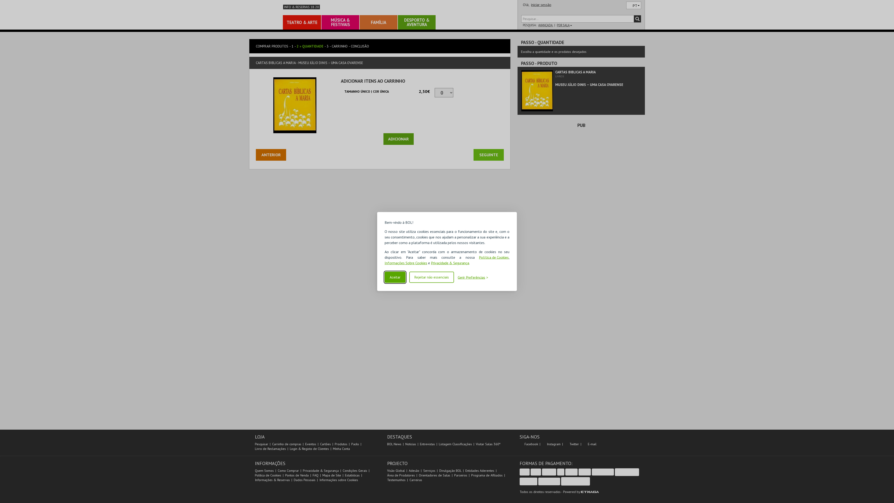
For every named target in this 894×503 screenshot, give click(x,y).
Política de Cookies (494, 257)
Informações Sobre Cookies (406, 263)
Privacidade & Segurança (450, 263)
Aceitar (395, 277)
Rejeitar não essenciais (431, 277)
